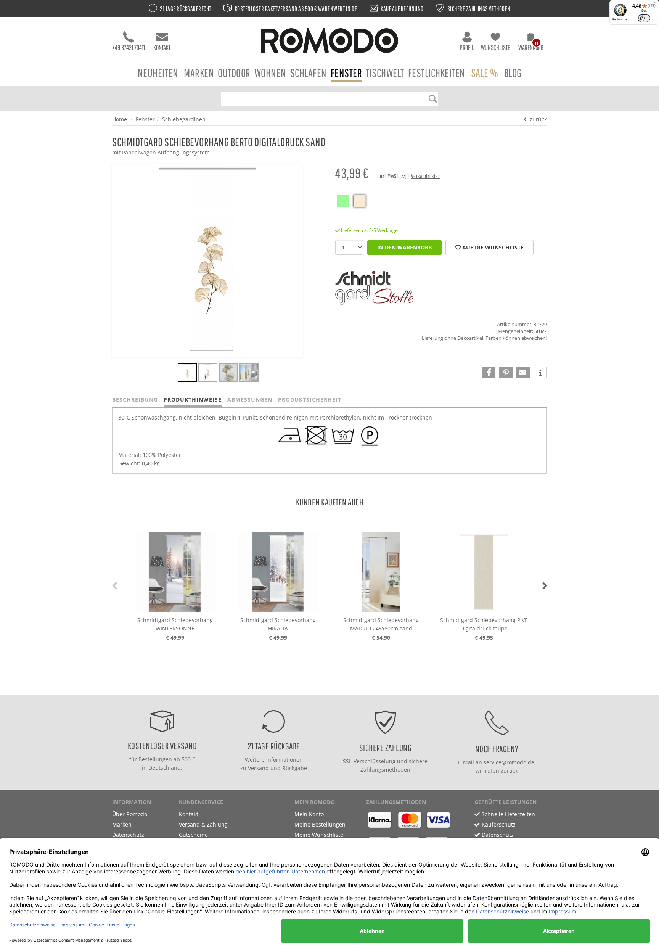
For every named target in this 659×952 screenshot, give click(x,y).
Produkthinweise (193, 399)
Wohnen (270, 72)
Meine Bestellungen (320, 824)
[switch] (644, 18)
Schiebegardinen (184, 119)
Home (119, 119)
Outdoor (234, 72)
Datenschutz (128, 834)
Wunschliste (495, 47)
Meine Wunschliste (318, 834)
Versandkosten (426, 176)
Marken (199, 72)
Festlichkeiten (436, 72)
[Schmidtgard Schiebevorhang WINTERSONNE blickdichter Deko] (175, 572)
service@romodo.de (509, 762)
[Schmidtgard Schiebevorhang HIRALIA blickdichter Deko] (278, 572)
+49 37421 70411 (128, 47)
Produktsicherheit (309, 399)
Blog (513, 72)
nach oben (327, 687)
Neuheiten (158, 72)
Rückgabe (294, 768)
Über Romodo (129, 814)
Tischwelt (385, 72)
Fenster (346, 72)
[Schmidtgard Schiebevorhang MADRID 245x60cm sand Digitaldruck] (381, 572)
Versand (258, 768)
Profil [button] (467, 47)
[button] (530, 43)
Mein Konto (309, 814)
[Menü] (654, 4)
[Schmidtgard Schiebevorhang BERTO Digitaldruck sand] (187, 373)
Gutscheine (193, 834)
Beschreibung (135, 399)
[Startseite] (329, 41)
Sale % (484, 72)
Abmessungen (249, 399)
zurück (538, 119)
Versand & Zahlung (203, 824)
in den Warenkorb (404, 247)
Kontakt (161, 47)
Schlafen (308, 72)
